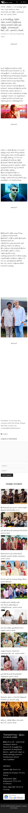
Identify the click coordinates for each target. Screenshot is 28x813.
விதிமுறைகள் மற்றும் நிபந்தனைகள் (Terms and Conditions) (12, 781)
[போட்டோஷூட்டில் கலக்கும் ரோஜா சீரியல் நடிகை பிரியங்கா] (14, 568)
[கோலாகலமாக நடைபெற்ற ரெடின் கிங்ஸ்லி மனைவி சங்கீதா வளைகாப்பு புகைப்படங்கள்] (14, 543)
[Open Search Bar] (17, 2)
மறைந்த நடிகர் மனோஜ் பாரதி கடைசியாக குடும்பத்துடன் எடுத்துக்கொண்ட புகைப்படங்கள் (11, 604)
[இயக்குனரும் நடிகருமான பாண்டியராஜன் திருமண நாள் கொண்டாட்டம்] (14, 497)
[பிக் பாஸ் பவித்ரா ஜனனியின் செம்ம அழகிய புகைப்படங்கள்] (14, 617)
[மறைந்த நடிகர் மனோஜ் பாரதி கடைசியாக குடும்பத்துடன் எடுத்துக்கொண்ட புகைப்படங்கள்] (14, 591)
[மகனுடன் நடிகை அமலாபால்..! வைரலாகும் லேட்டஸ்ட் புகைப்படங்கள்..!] (14, 640)
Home (3, 7)
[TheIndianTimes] (6, 2)
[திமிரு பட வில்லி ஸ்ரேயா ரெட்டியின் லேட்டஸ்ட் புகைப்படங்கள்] (14, 709)
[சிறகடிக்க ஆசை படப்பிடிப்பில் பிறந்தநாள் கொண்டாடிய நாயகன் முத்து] (14, 686)
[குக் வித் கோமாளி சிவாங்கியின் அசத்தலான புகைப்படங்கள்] (14, 663)
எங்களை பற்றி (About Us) (12, 769)
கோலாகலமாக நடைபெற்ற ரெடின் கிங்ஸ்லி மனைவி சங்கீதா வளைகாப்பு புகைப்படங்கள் (13, 556)
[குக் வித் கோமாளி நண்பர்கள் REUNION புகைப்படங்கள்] (14, 520)
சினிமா (9, 7)
